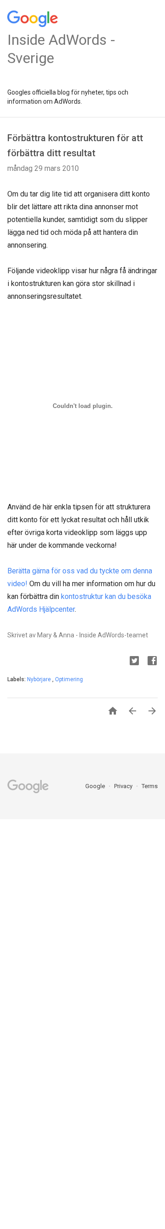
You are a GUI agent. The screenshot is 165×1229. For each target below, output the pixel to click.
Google (95, 786)
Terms (150, 786)
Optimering (69, 679)
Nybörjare (39, 679)
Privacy (124, 786)
